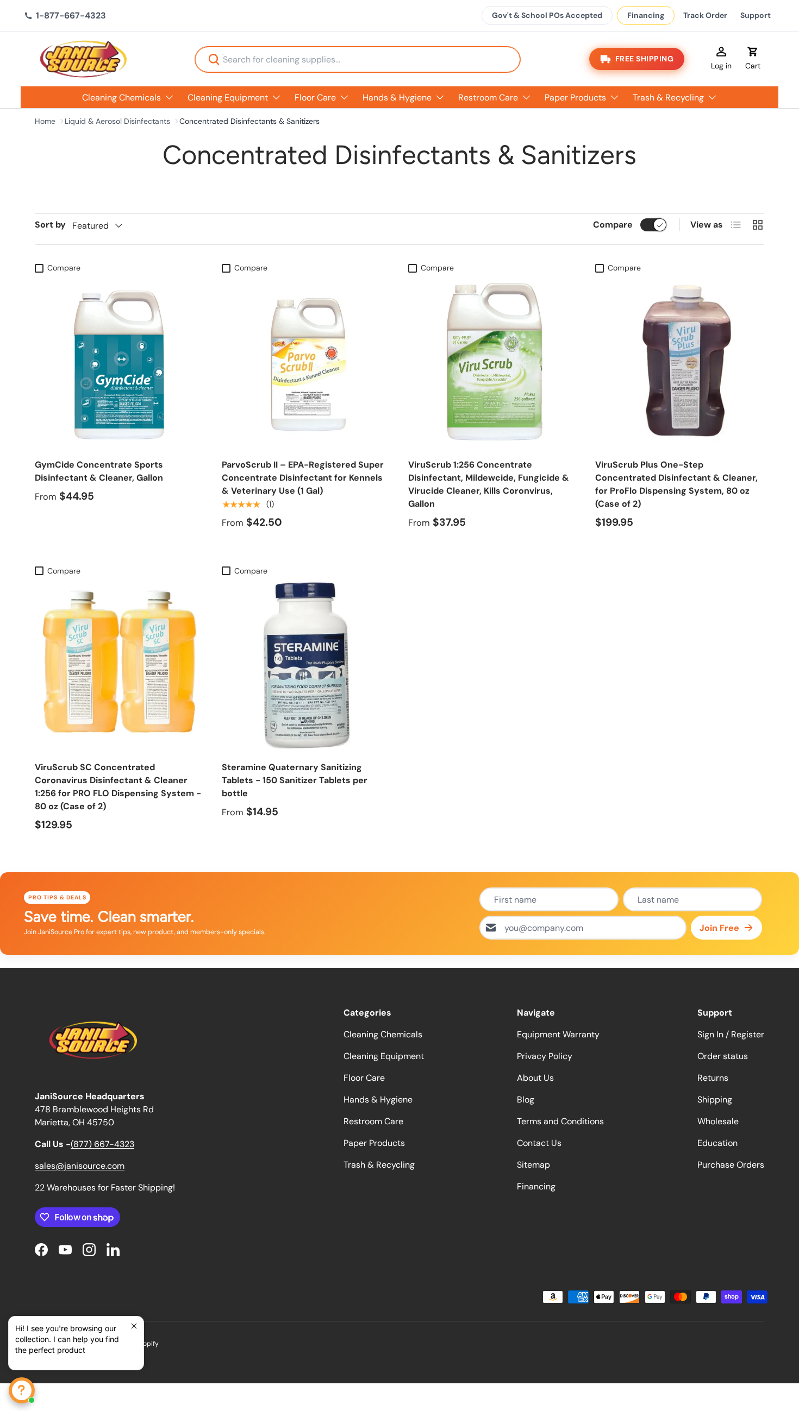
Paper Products (575, 97)
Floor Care (315, 97)
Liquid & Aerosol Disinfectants (117, 121)
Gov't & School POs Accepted (547, 15)
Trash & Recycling (668, 97)
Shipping (714, 1099)
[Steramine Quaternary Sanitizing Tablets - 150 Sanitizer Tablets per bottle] (306, 666)
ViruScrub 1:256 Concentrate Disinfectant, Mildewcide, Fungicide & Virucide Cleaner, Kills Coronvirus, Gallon (488, 484)
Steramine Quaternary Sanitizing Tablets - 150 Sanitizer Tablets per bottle (294, 780)
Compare (613, 224)
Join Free (719, 928)
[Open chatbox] (22, 1390)
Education (717, 1143)
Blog (525, 1099)
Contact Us (539, 1143)
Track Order (705, 15)
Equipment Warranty (558, 1034)
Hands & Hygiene (397, 97)
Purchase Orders (730, 1164)
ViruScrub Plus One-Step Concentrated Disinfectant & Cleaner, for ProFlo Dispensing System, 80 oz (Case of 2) (676, 484)
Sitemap (533, 1164)
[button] (753, 59)
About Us (535, 1078)
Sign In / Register (730, 1034)
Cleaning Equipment (228, 97)
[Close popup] (134, 1326)
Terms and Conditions (560, 1121)
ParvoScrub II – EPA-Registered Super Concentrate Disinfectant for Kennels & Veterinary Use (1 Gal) (303, 477)
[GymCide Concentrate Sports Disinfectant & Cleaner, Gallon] (119, 363)
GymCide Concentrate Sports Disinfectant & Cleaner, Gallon (99, 471)
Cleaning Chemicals (121, 97)
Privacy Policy (544, 1056)
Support (755, 15)
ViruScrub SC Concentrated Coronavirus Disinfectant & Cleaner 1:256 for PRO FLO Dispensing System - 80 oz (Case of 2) (118, 786)
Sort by (50, 224)
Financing (645, 15)
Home (45, 121)
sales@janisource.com (79, 1165)
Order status (722, 1056)
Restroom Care (488, 97)
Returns (712, 1078)
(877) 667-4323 (102, 1144)
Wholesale (718, 1121)
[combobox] (358, 59)
